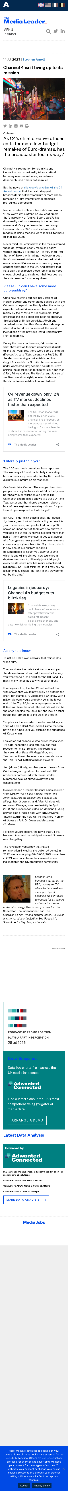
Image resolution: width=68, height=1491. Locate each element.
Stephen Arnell (33, 59)
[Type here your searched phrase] (48, 31)
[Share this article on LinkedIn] (10, 126)
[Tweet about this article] (5, 126)
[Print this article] (27, 126)
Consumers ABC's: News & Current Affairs (26, 1186)
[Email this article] (21, 126)
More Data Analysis (23, 1199)
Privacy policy (42, 1485)
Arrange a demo (27, 1120)
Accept (24, 1485)
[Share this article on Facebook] (16, 126)
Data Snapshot (22, 1058)
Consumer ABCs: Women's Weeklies (23, 1180)
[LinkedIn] (63, 31)
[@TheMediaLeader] (55, 31)
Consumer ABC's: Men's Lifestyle (21, 1191)
